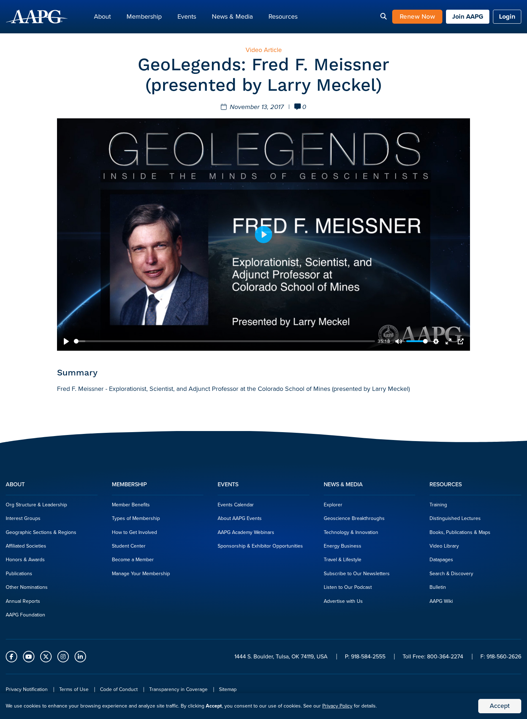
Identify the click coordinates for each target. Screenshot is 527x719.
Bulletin (437, 587)
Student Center (129, 546)
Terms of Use (74, 689)
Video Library (444, 546)
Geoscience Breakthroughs (354, 518)
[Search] (384, 17)
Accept (500, 705)
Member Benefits (131, 504)
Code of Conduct (119, 689)
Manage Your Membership (141, 573)
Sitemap (228, 689)
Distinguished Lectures (455, 518)
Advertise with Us (343, 601)
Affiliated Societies (26, 546)
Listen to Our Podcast (348, 587)
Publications (19, 573)
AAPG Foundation (25, 615)
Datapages (441, 559)
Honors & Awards (25, 559)
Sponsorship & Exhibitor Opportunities (260, 546)
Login (507, 16)
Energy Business (342, 546)
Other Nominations (27, 587)
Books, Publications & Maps (459, 532)
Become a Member (133, 559)
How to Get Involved (134, 532)
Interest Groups (23, 518)
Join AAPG (467, 16)
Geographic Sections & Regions (41, 532)
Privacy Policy (337, 706)
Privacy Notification (27, 689)
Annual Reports (23, 601)
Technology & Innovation (351, 532)
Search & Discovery (451, 573)
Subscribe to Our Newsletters (357, 573)
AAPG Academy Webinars (246, 532)
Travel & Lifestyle (342, 559)
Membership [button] (144, 16)
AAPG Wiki (441, 601)
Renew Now (417, 16)
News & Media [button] (232, 16)
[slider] (224, 341)
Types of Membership (136, 518)
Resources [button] (283, 16)
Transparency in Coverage (178, 689)
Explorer (333, 504)
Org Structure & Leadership (36, 504)
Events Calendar (236, 504)
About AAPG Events (240, 518)
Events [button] (186, 16)
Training (438, 504)
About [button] (102, 16)
